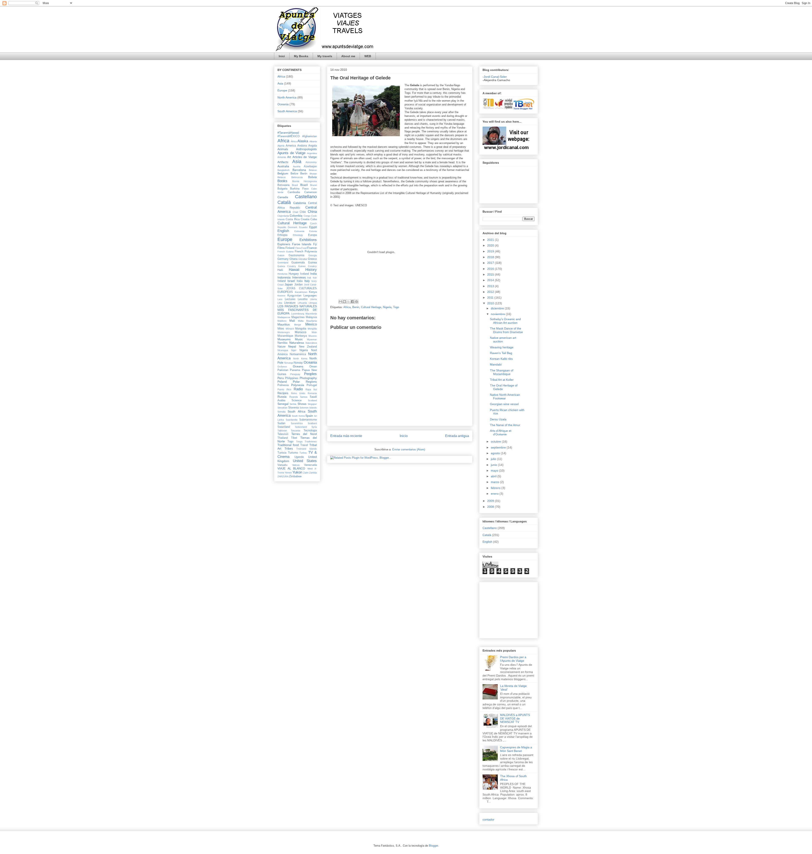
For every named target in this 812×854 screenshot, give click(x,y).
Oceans (298, 366)
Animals (282, 149)
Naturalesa (296, 342)
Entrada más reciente (346, 436)
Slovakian (282, 407)
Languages (310, 295)
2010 (491, 303)
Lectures (290, 299)
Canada (282, 197)
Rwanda (293, 397)
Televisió (282, 434)
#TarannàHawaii (288, 132)
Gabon (280, 255)
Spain (309, 415)
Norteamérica (298, 354)
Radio (298, 389)
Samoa (303, 397)
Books (282, 181)
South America (287, 111)
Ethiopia (282, 235)
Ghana (293, 258)
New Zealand (308, 346)
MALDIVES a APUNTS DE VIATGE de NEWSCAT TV (515, 718)
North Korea (300, 358)
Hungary (294, 273)
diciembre (498, 308)
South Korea (298, 416)
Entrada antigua (457, 436)
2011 (490, 297)
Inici (282, 56)
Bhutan (313, 173)
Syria (314, 427)
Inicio (404, 436)
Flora (298, 248)
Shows (302, 404)
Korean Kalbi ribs (501, 358)
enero (495, 493)
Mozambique (285, 335)
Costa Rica (292, 219)
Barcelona (299, 170)
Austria (296, 166)
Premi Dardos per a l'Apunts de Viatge (513, 658)
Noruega (288, 362)
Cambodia (294, 192)
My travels (324, 56)
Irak (309, 277)
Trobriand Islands (306, 448)
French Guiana (285, 251)
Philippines (291, 378)
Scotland (312, 400)
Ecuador (303, 227)
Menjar (297, 324)
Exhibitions (308, 240)
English (283, 231)
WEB (367, 56)
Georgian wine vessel (504, 404)
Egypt (313, 227)
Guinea (312, 262)
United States (305, 461)
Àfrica (294, 141)
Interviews (299, 277)
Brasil (295, 185)
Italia (300, 281)
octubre (496, 441)
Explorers (283, 244)
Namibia (282, 342)
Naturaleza (311, 343)
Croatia (305, 219)
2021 (491, 239)
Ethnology (298, 235)
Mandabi (496, 364)
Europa (312, 235)
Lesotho (302, 299)
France (312, 247)
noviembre (498, 314)
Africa (347, 307)
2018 (491, 257)
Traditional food (288, 445)
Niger (293, 350)
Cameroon (310, 192)
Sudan (281, 423)
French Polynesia (306, 251)
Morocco (300, 332)
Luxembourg (297, 313)
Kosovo (281, 295)
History (311, 270)
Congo (307, 216)
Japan (289, 284)
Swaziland (283, 426)
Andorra (302, 145)
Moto (314, 332)
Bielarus (281, 177)
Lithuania (302, 303)
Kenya (313, 292)
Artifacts (282, 162)
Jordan (298, 284)
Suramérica (297, 423)
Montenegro (283, 332)
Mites (280, 328)
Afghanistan (309, 136)
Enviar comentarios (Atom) (408, 449)
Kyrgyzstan (294, 295)
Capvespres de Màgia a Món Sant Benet (516, 749)
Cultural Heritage (371, 307)
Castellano (306, 196)
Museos (313, 336)
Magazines (298, 317)
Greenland (282, 262)
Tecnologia (310, 430)
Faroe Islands (301, 244)
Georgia (313, 255)
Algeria (280, 145)
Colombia (296, 215)
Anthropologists (306, 149)
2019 (491, 251)
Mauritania (311, 321)
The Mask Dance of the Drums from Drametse (506, 330)
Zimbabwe (295, 476)
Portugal (312, 385)
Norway (298, 362)
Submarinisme (308, 419)
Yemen (288, 472)
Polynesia (297, 385)
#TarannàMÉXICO (288, 136)
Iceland (304, 273)
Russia (282, 396)
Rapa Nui (311, 389)
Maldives (282, 321)
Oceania (283, 104)
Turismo (293, 452)
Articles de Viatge (304, 157)
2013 (491, 286)
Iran (315, 277)
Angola (312, 145)
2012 (491, 291)
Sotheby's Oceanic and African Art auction (505, 320)
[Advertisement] (495, 609)
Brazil (304, 185)
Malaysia (311, 317)
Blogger (433, 845)
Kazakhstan (301, 292)
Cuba (313, 219)
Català (284, 202)
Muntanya (301, 335)
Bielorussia (297, 177)
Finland (289, 247)
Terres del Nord (304, 434)
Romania (312, 393)
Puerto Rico (284, 389)
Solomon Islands (308, 407)
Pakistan (282, 370)
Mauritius (283, 324)
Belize (294, 173)
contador (488, 819)
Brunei (313, 185)
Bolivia (312, 177)
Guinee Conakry (307, 266)
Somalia (281, 411)
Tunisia (281, 452)
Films (281, 247)
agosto (496, 453)
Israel (291, 280)
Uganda (299, 456)
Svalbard (312, 423)
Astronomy (311, 162)
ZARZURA (282, 476)
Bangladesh (283, 170)
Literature (289, 302)
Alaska (302, 141)
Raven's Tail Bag (501, 353)
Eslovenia (299, 231)
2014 (491, 280)
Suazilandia (291, 419)
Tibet (294, 437)
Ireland (281, 281)
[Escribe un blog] (344, 301)
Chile (303, 211)
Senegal (282, 404)
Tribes (289, 448)
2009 (491, 500)
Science (297, 400)
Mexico (311, 324)
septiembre (499, 447)
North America (286, 97)
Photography (308, 378)
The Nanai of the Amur (505, 425)
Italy (307, 280)
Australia (283, 166)
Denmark (292, 227)
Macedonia (311, 313)
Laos (280, 299)
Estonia (313, 231)
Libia (279, 303)
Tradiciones (311, 441)
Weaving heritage (501, 347)
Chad (295, 212)
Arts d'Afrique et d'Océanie (500, 432)
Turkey (303, 452)
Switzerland (301, 427)
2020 (491, 245)
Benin (355, 307)
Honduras (282, 274)
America (291, 145)
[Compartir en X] (348, 301)
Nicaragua (282, 350)
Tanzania (295, 430)
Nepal (292, 346)
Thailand (282, 437)
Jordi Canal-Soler (495, 76)
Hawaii (294, 270)
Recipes (282, 393)
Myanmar (312, 339)
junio (494, 464)
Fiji (315, 244)
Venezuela (310, 465)
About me (348, 56)
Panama (295, 370)
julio (494, 459)
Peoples (310, 374)
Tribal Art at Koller (502, 379)
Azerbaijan (310, 166)
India (313, 273)
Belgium (282, 173)
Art (289, 157)
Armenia (281, 157)
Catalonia (299, 203)
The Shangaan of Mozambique (501, 372)
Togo (396, 307)
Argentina (312, 153)
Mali (292, 320)
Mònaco (290, 328)
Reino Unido (298, 393)
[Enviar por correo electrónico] (340, 301)
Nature (281, 346)
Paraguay (295, 374)
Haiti (280, 270)
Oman (313, 366)
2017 (491, 262)
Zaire (306, 472)
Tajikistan (282, 430)
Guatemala (298, 262)
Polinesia (283, 385)
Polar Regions (305, 381)
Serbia (293, 404)
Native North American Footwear (505, 396)
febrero (496, 488)
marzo (495, 482)
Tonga (299, 441)
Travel (304, 445)
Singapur (312, 404)
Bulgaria (282, 188)
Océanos (282, 366)
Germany (283, 258)
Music (299, 339)
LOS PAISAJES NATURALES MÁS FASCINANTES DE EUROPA (297, 310)
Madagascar (283, 317)
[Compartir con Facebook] (352, 301)
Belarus (313, 170)
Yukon (297, 472)
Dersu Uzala (498, 419)
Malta (300, 321)
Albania (313, 141)
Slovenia (293, 407)
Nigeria (387, 307)
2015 (491, 274)
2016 (491, 268)
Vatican (296, 465)
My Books (301, 56)
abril (494, 476)
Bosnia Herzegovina (304, 181)
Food (304, 248)
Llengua (313, 303)
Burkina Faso (299, 188)
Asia (280, 83)
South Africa (296, 411)
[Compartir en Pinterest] (356, 301)
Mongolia (300, 328)
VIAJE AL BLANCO (291, 468)
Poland (282, 381)
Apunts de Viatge (291, 153)
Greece (312, 258)
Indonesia (284, 277)
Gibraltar (302, 259)
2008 (491, 506)
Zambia (313, 472)
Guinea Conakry (286, 266)
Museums (284, 339)
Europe (282, 90)
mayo (495, 470)
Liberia (313, 299)
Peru (280, 378)
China (312, 212)
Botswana (283, 185)
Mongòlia (312, 328)
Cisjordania (283, 216)
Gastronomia (296, 255)
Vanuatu (282, 465)
